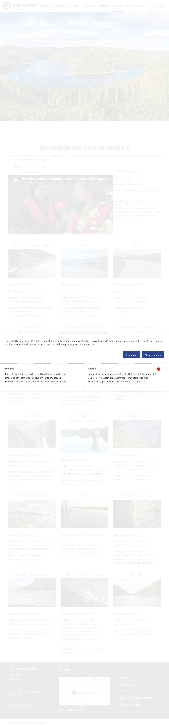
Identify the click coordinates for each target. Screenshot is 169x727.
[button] (131, 354)
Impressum (89, 344)
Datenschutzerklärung (55, 344)
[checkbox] (158, 369)
